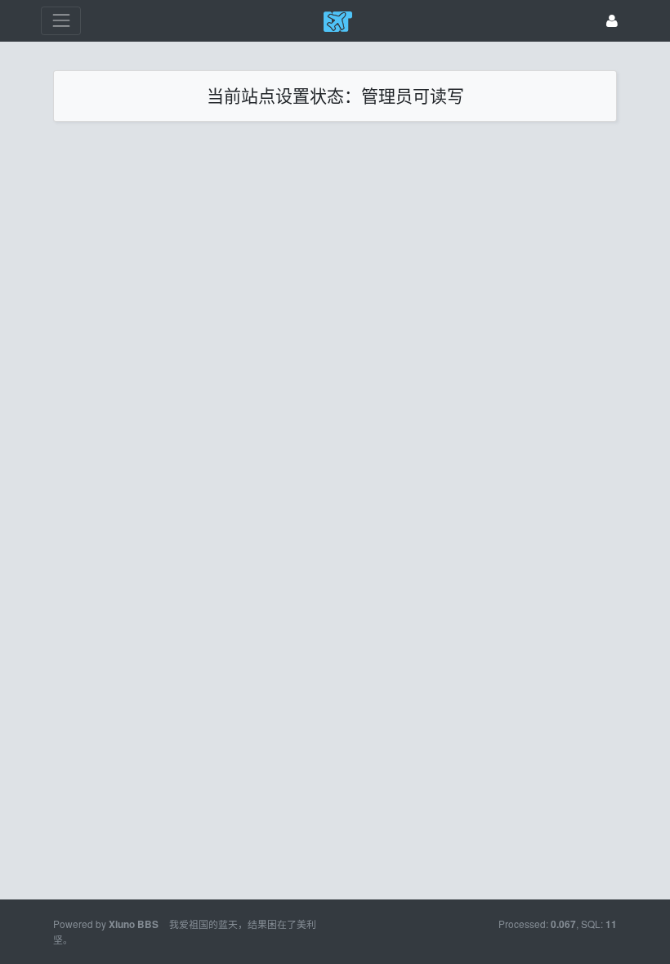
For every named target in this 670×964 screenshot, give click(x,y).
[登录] (612, 21)
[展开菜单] (61, 21)
